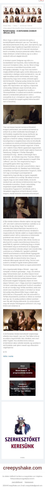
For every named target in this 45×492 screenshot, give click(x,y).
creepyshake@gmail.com (33, 485)
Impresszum (29, 482)
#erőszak (33, 28)
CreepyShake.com (14, 485)
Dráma (15, 25)
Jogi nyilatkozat (17, 482)
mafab (11, 356)
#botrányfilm (16, 28)
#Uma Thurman (25, 28)
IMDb (5, 356)
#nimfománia (40, 28)
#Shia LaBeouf (7, 28)
